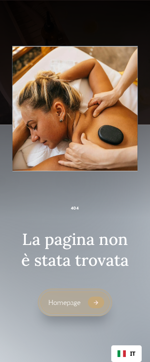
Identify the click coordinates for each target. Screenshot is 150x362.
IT (132, 353)
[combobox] (126, 353)
